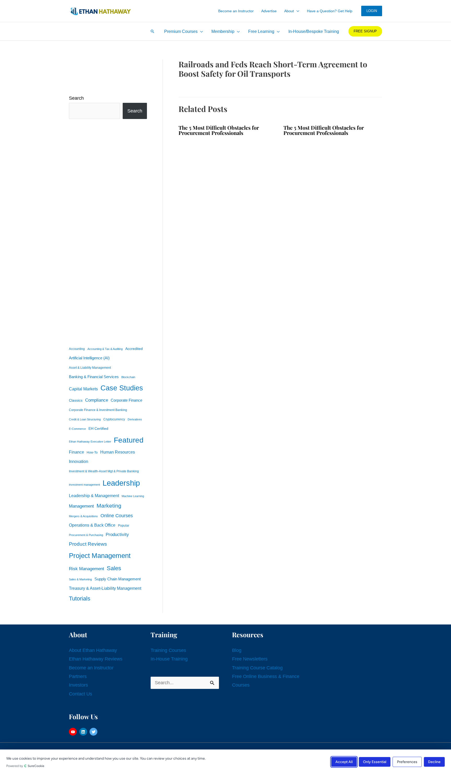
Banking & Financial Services (94, 376)
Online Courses (116, 515)
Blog (236, 650)
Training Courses (168, 650)
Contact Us (80, 693)
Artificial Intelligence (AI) (89, 358)
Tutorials (79, 598)
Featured (129, 440)
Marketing (109, 506)
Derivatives (135, 419)
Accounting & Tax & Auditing (105, 348)
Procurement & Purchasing (86, 535)
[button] (296, 10)
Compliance (96, 400)
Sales (114, 568)
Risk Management (86, 568)
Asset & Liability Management (90, 368)
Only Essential (374, 761)
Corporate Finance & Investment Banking (98, 410)
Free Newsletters (250, 659)
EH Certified (98, 429)
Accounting (77, 349)
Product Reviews (88, 544)
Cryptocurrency (114, 419)
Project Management (99, 555)
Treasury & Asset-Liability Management (105, 588)
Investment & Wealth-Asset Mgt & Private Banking (104, 471)
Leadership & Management (94, 495)
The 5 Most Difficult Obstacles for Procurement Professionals (219, 130)
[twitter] (94, 732)
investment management (84, 484)
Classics (75, 400)
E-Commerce (77, 428)
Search (76, 98)
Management (81, 506)
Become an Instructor (91, 667)
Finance (76, 452)
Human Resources (117, 452)
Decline (434, 761)
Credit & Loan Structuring (85, 419)
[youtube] (73, 732)
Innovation (78, 461)
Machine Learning (133, 496)
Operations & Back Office (92, 525)
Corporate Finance (126, 400)
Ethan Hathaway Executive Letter (90, 441)
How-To (92, 452)
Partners (78, 676)
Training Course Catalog (257, 667)
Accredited (134, 349)
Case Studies (121, 388)
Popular (123, 525)
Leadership (121, 483)
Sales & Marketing (80, 579)
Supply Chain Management (117, 579)
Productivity (117, 534)
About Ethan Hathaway (93, 650)
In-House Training (169, 659)
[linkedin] (83, 732)
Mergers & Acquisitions (83, 516)
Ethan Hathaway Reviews (95, 659)
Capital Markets (83, 389)
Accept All (344, 761)
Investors (78, 685)
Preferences (407, 761)
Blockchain (128, 377)
